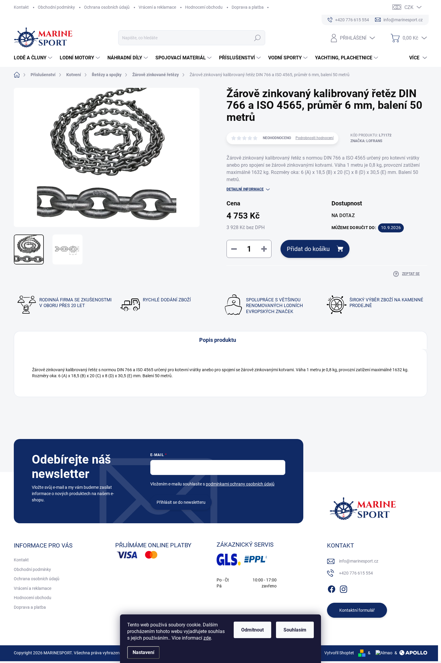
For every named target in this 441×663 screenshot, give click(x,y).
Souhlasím (295, 630)
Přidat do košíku (308, 248)
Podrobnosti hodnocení (315, 138)
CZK (408, 7)
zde (207, 638)
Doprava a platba (248, 7)
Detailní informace (245, 189)
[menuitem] (34, 58)
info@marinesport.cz (358, 561)
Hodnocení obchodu (204, 7)
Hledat (257, 37)
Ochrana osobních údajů (107, 7)
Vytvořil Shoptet (339, 652)
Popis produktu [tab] (217, 340)
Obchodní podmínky (56, 7)
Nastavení (143, 652)
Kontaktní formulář (357, 610)
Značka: (366, 141)
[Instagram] (343, 588)
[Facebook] (331, 588)
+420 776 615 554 (356, 573)
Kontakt (21, 7)
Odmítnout (252, 630)
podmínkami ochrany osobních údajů (240, 484)
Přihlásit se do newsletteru (181, 502)
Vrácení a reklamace (157, 7)
